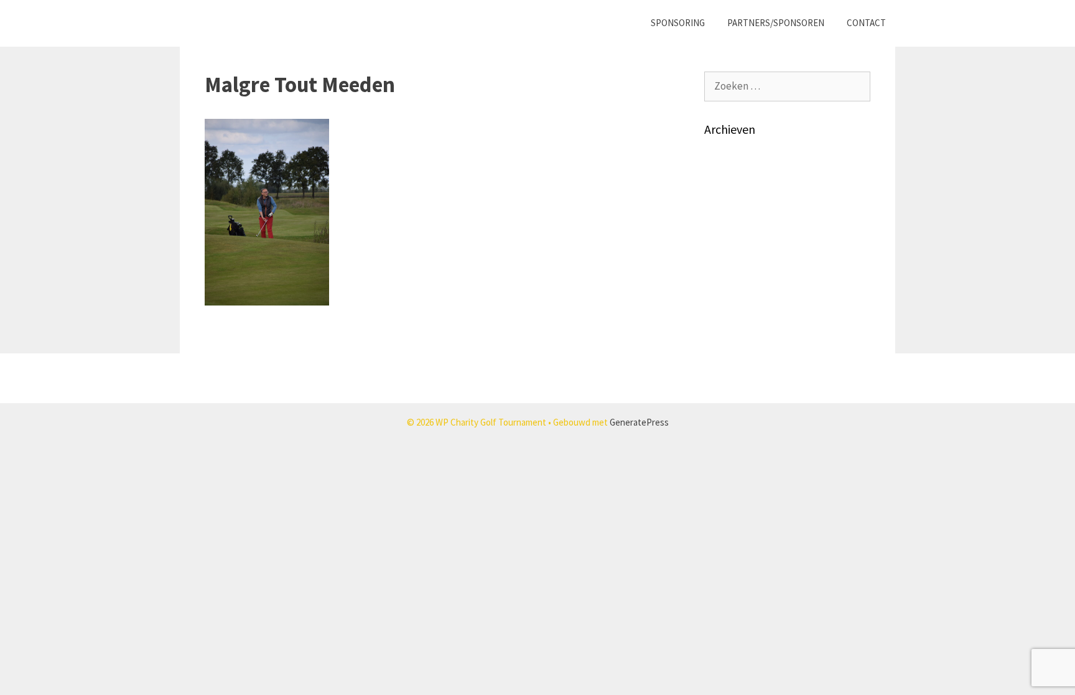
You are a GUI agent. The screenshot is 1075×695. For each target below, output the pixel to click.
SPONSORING (678, 23)
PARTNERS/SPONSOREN (775, 23)
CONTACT (866, 23)
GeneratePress (639, 422)
